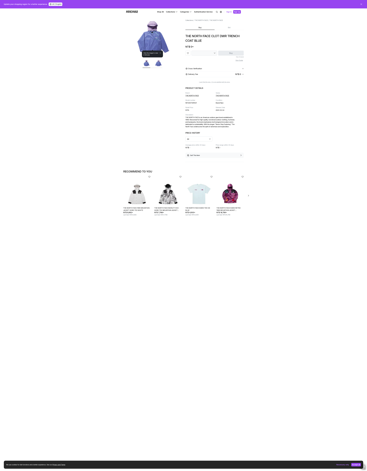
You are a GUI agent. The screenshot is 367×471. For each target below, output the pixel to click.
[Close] (160, 53)
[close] (361, 4)
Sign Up (237, 12)
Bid (229, 28)
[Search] (216, 11)
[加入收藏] (187, 53)
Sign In (229, 12)
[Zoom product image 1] (152, 36)
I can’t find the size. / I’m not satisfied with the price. (214, 82)
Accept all (356, 465)
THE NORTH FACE (201, 20)
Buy (200, 28)
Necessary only (342, 465)
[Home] (132, 12)
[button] (220, 11)
